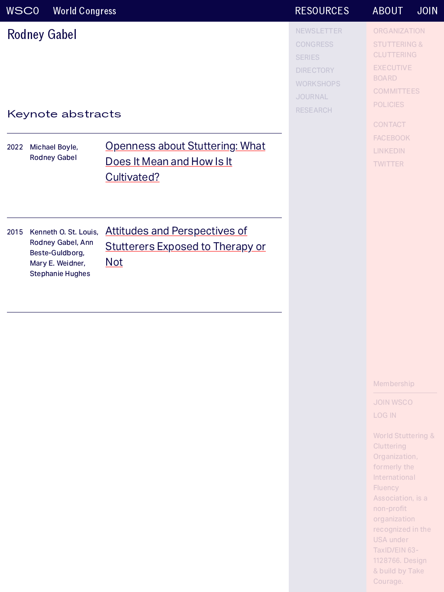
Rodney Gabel (53, 158)
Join (427, 11)
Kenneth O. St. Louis (63, 232)
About (387, 11)
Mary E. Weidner (57, 264)
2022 (15, 147)
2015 (15, 232)
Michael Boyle (53, 147)
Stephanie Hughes (60, 274)
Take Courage (398, 576)
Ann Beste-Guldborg (61, 248)
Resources (322, 11)
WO (22, 11)
